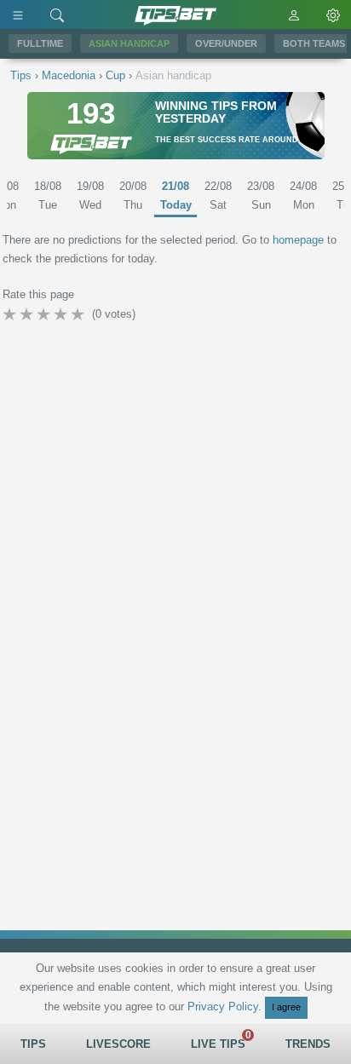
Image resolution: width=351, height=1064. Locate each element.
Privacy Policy (222, 1006)
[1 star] (11, 314)
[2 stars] (28, 314)
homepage (298, 239)
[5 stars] (79, 314)
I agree (286, 1007)
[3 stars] (45, 314)
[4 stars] (62, 314)
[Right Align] (57, 14)
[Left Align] (18, 14)
